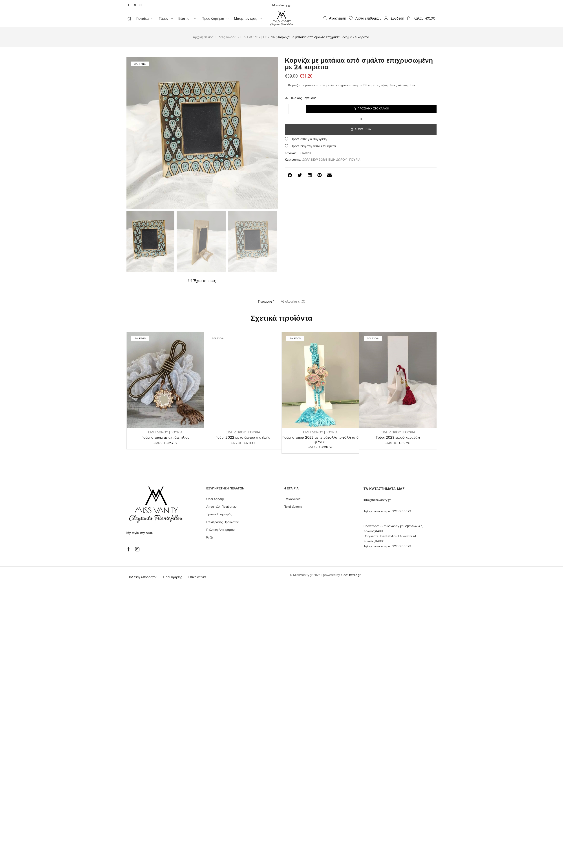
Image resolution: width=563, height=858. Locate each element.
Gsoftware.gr (351, 575)
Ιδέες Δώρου (227, 37)
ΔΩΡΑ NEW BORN (314, 160)
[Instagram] (134, 5)
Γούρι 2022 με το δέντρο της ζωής (243, 437)
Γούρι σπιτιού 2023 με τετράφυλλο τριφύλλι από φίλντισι (320, 439)
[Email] (140, 5)
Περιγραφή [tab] (266, 301)
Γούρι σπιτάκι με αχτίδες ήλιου (165, 437)
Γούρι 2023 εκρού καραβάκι (398, 437)
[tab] (266, 301)
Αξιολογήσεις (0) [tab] (293, 301)
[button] (335, 18)
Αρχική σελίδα (203, 37)
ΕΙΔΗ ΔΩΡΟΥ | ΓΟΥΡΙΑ (257, 37)
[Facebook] (129, 5)
